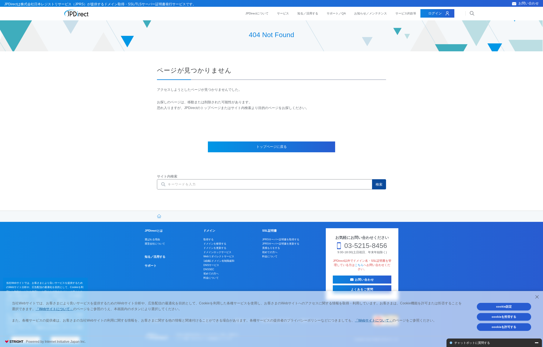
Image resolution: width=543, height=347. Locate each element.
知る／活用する (307, 13)
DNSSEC (208, 269)
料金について (211, 277)
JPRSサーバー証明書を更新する (280, 243)
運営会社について (155, 243)
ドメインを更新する (214, 247)
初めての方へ (211, 273)
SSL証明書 (269, 230)
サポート (151, 265)
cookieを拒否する (504, 316)
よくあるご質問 (362, 289)
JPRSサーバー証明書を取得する (280, 239)
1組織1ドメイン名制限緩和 (218, 260)
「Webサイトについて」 (54, 309)
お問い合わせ (528, 3)
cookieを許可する (504, 327)
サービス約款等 (405, 13)
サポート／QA (336, 13)
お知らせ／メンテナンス (370, 13)
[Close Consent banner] (537, 297)
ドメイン (209, 230)
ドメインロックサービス (217, 252)
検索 (379, 184)
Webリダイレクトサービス (218, 256)
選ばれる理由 (152, 239)
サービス (283, 13)
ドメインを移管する (214, 243)
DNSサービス (211, 265)
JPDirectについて (257, 13)
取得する (208, 239)
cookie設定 (504, 306)
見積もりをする (271, 247)
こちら (359, 265)
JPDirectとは (154, 230)
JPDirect (76, 13)
